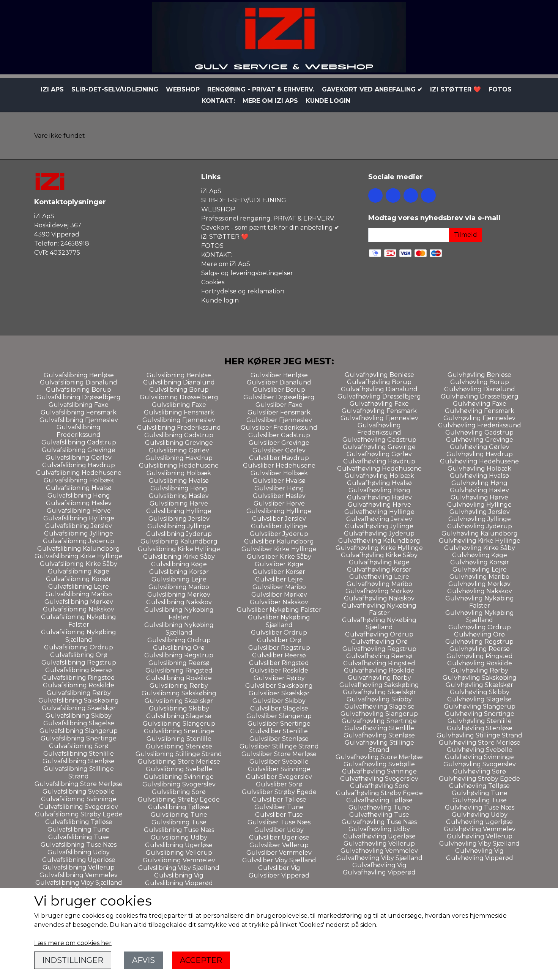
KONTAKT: (218, 100)
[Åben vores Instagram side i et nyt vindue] (393, 195)
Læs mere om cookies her (73, 943)
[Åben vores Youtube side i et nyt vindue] (428, 195)
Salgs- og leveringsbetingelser (247, 273)
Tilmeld (465, 234)
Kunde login (328, 100)
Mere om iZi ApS (270, 100)
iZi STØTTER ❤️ (455, 89)
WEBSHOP (183, 89)
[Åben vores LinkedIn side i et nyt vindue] (411, 195)
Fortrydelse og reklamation (242, 291)
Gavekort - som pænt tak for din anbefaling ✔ (270, 227)
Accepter (201, 960)
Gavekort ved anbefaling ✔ (372, 89)
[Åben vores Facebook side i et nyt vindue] (375, 195)
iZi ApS (52, 89)
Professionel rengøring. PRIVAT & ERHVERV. (268, 218)
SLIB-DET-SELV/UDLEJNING (114, 89)
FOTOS (500, 89)
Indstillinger (72, 960)
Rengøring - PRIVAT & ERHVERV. (260, 89)
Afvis (143, 960)
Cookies (212, 282)
